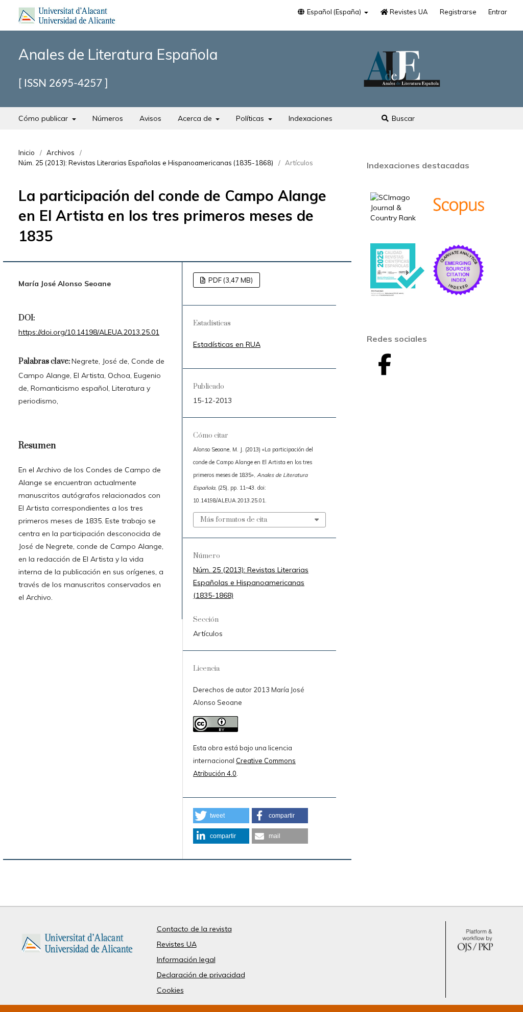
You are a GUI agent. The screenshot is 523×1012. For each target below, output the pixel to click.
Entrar (497, 12)
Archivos (60, 152)
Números (107, 118)
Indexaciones (310, 118)
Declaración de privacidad (201, 974)
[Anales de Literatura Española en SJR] (397, 217)
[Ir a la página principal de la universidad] (67, 17)
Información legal (186, 959)
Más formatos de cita (233, 519)
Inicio (26, 152)
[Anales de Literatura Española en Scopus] (459, 230)
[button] (221, 815)
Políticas (251, 118)
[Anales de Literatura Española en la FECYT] (397, 293)
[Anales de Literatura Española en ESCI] (459, 294)
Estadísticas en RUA (226, 344)
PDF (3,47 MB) (230, 280)
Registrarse (458, 12)
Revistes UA (408, 12)
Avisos (150, 118)
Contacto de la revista (194, 928)
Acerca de (196, 118)
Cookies (170, 990)
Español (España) (334, 12)
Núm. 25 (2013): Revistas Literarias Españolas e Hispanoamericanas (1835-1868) (145, 163)
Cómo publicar (44, 118)
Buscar (402, 118)
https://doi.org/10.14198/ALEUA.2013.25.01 (88, 332)
